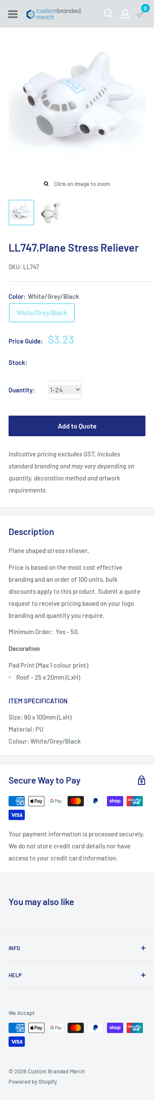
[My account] (125, 13)
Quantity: (22, 390)
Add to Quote (77, 426)
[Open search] (108, 13)
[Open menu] (13, 14)
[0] (140, 14)
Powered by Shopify (33, 1081)
